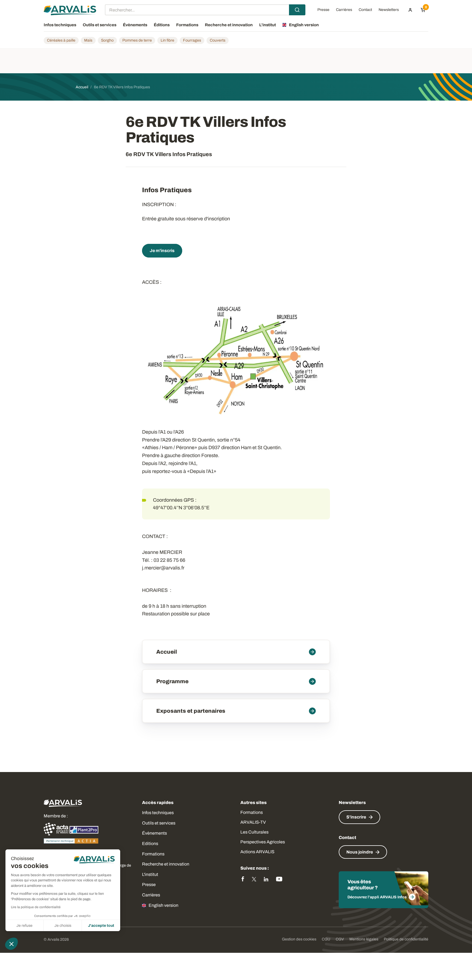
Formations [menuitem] (187, 25)
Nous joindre (359, 852)
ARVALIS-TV (253, 822)
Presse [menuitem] (323, 10)
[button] (11, 943)
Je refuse (24, 925)
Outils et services (158, 823)
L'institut (150, 874)
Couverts (217, 40)
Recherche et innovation (165, 864)
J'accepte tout (101, 925)
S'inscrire (356, 817)
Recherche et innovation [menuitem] (229, 25)
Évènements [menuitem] (135, 25)
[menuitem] (410, 9)
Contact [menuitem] (365, 10)
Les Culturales (254, 832)
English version (163, 905)
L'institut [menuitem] (267, 25)
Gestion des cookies (299, 939)
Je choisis (62, 925)
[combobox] (205, 9)
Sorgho (107, 40)
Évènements (154, 833)
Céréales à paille (61, 40)
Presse (149, 884)
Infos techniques (158, 812)
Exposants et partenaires (190, 711)
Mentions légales (363, 939)
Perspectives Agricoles (262, 842)
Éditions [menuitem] (162, 25)
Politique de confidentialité (406, 939)
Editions (150, 843)
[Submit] (297, 9)
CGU (326, 939)
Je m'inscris (162, 250)
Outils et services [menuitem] (99, 25)
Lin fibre (167, 40)
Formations (153, 854)
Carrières (151, 895)
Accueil (166, 652)
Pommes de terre (137, 40)
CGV (340, 939)
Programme (172, 681)
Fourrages (192, 40)
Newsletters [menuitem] (389, 10)
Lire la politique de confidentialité (36, 907)
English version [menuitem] (304, 25)
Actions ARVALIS (257, 851)
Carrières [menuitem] (344, 10)
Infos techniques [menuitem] (60, 25)
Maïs (88, 40)
